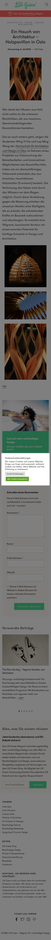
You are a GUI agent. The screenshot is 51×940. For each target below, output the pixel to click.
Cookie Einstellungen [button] (15, 473)
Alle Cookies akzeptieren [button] (17, 479)
